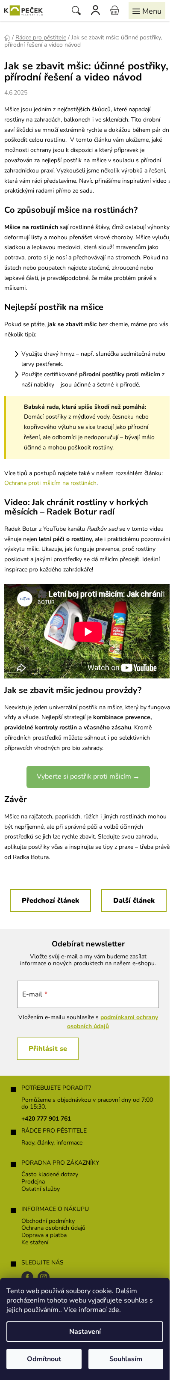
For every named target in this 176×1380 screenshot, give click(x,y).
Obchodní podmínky (48, 1221)
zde (114, 1310)
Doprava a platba (44, 1235)
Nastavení (85, 1331)
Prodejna (33, 1182)
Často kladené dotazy (49, 1174)
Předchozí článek (50, 900)
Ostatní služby (40, 1189)
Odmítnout (44, 1359)
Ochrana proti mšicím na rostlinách (50, 483)
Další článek (134, 900)
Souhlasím (125, 1359)
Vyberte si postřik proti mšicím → (88, 776)
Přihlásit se (48, 1048)
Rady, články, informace (51, 1143)
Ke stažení (34, 1242)
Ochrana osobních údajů (53, 1228)
